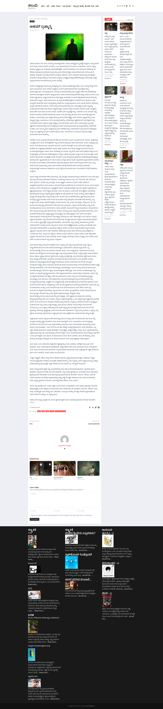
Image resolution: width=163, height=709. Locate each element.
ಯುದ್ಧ (122, 97)
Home (31, 18)
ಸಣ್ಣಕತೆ (43, 411)
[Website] (64, 449)
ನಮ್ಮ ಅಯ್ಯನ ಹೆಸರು (58, 477)
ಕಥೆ (48, 6)
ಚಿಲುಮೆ (33, 5)
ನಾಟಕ (53, 6)
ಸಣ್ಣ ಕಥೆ (38, 18)
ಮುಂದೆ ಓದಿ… (84, 550)
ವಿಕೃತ (121, 164)
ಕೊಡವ (82, 6)
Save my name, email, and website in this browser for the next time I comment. (61, 515)
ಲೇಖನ (58, 6)
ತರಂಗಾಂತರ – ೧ (110, 563)
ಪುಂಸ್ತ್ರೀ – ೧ (108, 533)
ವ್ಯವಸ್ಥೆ (30, 588)
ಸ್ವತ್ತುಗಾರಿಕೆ (79, 477)
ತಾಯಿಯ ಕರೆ (32, 563)
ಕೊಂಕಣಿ (87, 6)
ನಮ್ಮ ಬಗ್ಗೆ (76, 6)
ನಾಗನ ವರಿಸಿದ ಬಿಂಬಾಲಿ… (78, 579)
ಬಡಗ (97, 6)
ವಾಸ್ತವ (30, 533)
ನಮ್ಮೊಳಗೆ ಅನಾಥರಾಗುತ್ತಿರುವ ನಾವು (39, 646)
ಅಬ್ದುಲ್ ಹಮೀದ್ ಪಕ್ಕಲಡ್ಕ (64, 445)
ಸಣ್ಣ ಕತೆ (39, 411)
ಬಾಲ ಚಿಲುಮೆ (67, 6)
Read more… (33, 584)
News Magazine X (90, 706)
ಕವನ (42, 6)
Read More (108, 78)
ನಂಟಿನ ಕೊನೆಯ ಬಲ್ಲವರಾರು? (80, 533)
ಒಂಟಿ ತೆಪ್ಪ (52, 411)
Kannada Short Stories (60, 411)
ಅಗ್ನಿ (31, 477)
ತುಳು (92, 6)
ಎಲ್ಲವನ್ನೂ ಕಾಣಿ (129, 19)
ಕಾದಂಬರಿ (107, 529)
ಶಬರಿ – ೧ (107, 593)
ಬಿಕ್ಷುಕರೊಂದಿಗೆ (32, 676)
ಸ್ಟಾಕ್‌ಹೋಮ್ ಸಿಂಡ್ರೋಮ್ (78, 554)
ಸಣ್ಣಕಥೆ (47, 411)
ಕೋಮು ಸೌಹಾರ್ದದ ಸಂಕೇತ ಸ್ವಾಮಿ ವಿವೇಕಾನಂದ (43, 618)
